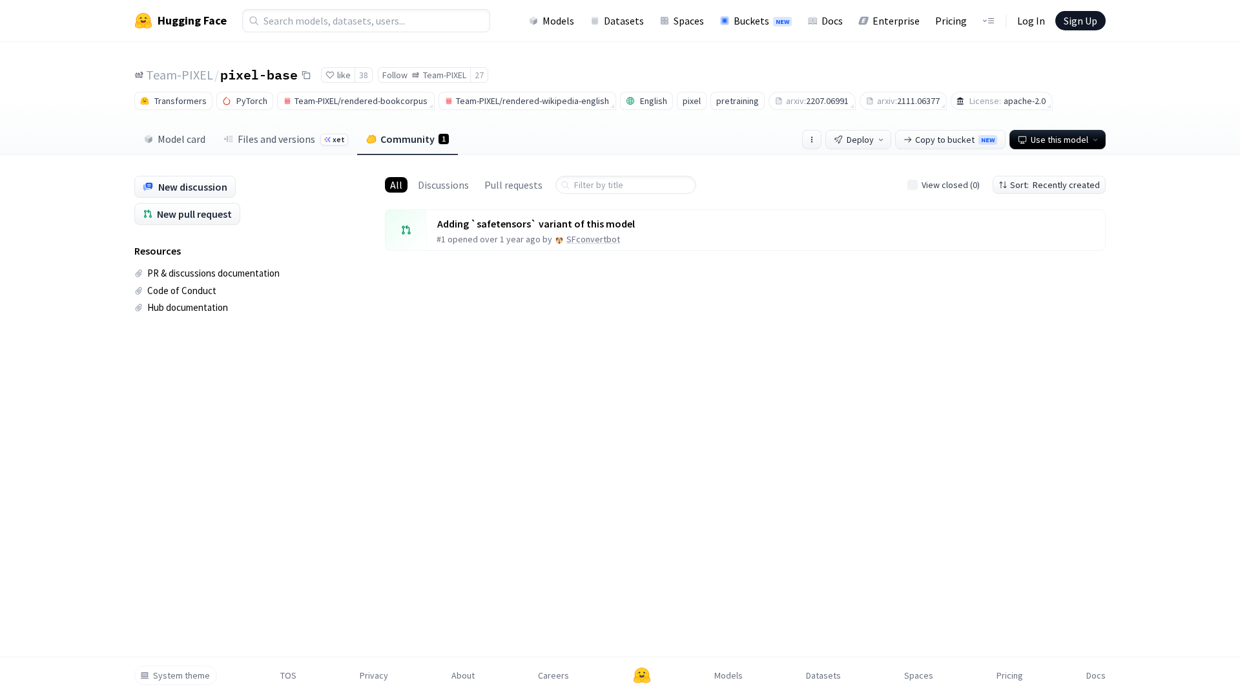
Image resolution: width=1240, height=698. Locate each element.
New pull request (194, 213)
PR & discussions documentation (213, 273)
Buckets (761, 20)
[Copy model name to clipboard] (306, 74)
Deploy (860, 139)
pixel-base (259, 74)
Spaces (689, 20)
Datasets (624, 20)
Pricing (951, 20)
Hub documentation (187, 307)
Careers (553, 675)
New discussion (192, 186)
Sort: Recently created (1055, 185)
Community (413, 138)
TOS (288, 675)
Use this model (1059, 139)
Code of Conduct (181, 290)
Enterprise (896, 20)
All (396, 184)
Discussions (443, 184)
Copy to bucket (955, 139)
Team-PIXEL (179, 75)
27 (479, 75)
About (463, 675)
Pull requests (513, 184)
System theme (181, 675)
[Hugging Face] (642, 675)
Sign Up (1080, 20)
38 (363, 75)
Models (558, 20)
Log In (1031, 20)
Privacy (374, 675)
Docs (832, 20)
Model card (181, 138)
